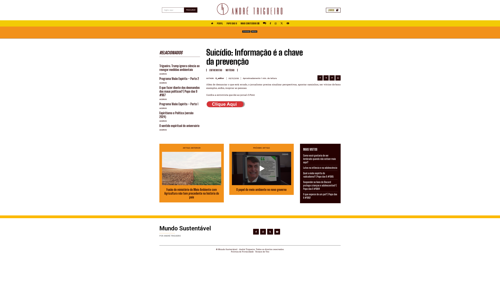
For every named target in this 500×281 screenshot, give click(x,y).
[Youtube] (277, 232)
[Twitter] (326, 78)
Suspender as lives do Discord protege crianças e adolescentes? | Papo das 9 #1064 (320, 185)
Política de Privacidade (242, 251)
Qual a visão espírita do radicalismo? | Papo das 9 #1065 (318, 175)
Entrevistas (246, 31)
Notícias (254, 31)
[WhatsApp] (338, 78)
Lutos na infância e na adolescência (320, 167)
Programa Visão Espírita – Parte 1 (178, 104)
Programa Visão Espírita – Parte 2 (179, 79)
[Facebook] (320, 78)
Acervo (163, 74)
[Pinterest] (332, 78)
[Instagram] (263, 232)
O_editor (219, 78)
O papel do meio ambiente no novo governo (261, 189)
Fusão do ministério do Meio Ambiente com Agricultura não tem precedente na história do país (191, 193)
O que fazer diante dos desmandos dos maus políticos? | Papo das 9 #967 (179, 91)
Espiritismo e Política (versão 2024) (176, 115)
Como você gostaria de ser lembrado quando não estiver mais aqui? (319, 159)
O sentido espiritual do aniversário (179, 126)
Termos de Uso (262, 251)
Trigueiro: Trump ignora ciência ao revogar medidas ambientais (179, 68)
